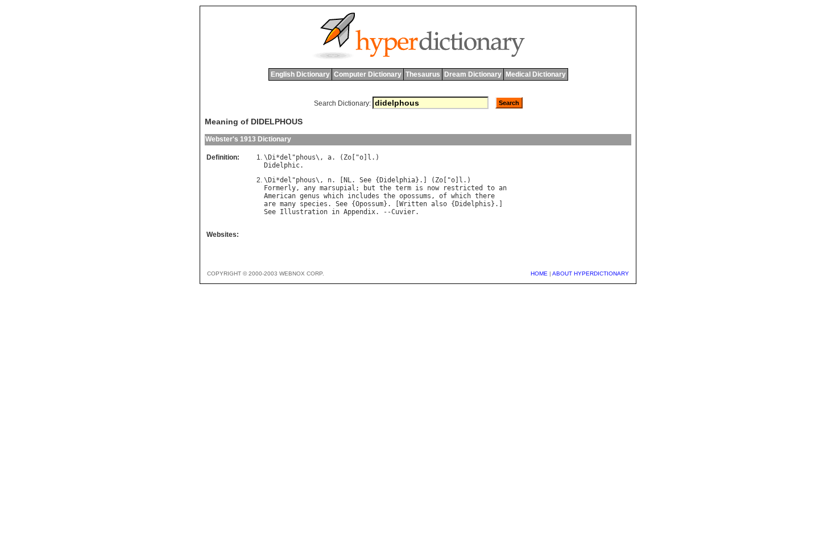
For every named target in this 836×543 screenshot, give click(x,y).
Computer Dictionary (368, 74)
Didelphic (282, 165)
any (310, 188)
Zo (347, 157)
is (419, 188)
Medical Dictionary (536, 74)
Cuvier (403, 212)
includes (363, 196)
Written (413, 204)
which (333, 196)
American (280, 196)
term (403, 188)
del (286, 157)
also (439, 204)
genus (310, 196)
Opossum (369, 204)
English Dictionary (300, 74)
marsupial (337, 188)
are (270, 204)
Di (272, 157)
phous (306, 157)
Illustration (304, 212)
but (369, 188)
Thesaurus (422, 74)
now (433, 188)
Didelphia (397, 180)
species (314, 204)
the (385, 188)
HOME (539, 273)
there (485, 196)
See (365, 180)
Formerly (280, 188)
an (503, 188)
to (491, 188)
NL (347, 180)
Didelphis (473, 204)
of (443, 196)
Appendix (359, 212)
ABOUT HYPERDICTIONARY (590, 273)
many (288, 204)
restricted (463, 188)
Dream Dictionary (473, 74)
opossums (415, 196)
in (336, 212)
